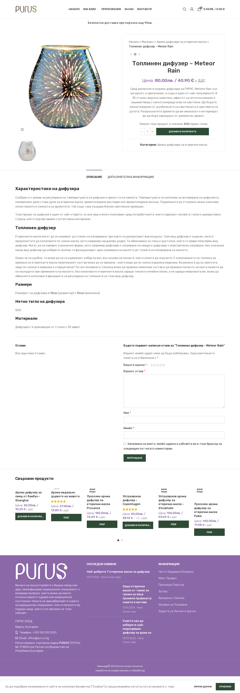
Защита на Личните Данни (177, 611)
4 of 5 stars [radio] (160, 365)
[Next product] (139, 54)
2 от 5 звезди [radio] (154, 365)
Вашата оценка (135, 365)
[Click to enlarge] (22, 129)
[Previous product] (131, 54)
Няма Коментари (111, 577)
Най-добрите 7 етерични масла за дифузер (118, 571)
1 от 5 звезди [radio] (151, 365)
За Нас (163, 591)
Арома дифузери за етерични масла (181, 42)
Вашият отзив (134, 371)
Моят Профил (167, 578)
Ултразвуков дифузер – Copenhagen (132, 500)
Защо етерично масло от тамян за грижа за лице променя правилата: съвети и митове (137, 594)
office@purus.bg (38, 638)
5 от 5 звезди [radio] (163, 365)
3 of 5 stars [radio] (157, 365)
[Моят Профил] (191, 9)
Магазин (147, 42)
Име (127, 412)
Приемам (225, 686)
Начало (134, 42)
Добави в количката (182, 131)
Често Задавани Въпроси (175, 571)
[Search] (184, 9)
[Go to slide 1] (118, 540)
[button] (30, 516)
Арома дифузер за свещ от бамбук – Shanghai (28, 496)
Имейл (129, 428)
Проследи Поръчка (171, 584)
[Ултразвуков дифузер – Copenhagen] (138, 489)
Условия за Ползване (172, 604)
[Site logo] (26, 9)
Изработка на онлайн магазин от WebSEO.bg (120, 670)
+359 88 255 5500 (45, 632)
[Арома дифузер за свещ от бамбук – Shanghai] (30, 487)
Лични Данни (203, 686)
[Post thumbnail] (103, 599)
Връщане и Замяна (171, 598)
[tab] (94, 175)
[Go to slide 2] (122, 540)
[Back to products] (135, 54)
